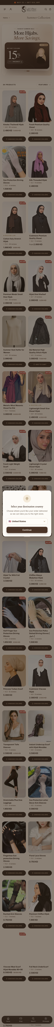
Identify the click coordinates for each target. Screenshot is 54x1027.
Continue (27, 530)
